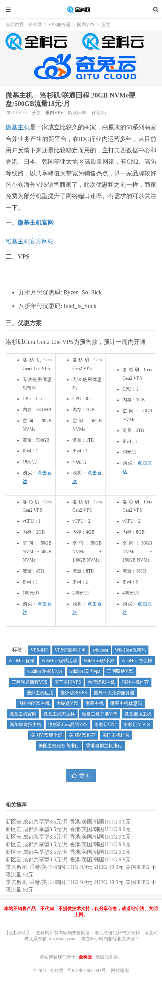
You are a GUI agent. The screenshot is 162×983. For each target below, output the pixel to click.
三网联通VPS (120, 671)
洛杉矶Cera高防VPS (68, 724)
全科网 (81, 9)
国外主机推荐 (135, 682)
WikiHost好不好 (99, 660)
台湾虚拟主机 (101, 682)
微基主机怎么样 (59, 714)
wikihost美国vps (84, 671)
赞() (85, 776)
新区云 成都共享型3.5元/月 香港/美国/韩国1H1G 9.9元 (68, 822)
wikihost (100, 650)
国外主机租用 (39, 692)
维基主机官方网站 (30, 241)
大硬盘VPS (68, 703)
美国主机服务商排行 (58, 745)
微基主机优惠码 (126, 703)
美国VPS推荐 (82, 735)
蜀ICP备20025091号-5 (89, 970)
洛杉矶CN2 (106, 724)
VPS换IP (39, 650)
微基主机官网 (36, 222)
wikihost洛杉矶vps (45, 671)
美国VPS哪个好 (46, 735)
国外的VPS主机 (34, 703)
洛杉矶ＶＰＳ (137, 724)
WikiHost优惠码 (130, 650)
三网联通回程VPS (29, 682)
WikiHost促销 (21, 660)
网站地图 (120, 970)
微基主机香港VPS (100, 714)
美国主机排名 (116, 735)
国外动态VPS (73, 692)
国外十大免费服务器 (114, 692)
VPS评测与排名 (70, 650)
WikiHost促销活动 (59, 660)
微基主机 (18, 127)
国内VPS (86, 24)
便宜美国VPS (67, 682)
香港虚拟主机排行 (104, 745)
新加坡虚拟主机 (25, 724)
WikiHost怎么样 (136, 660)
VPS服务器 (59, 24)
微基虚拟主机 (137, 714)
